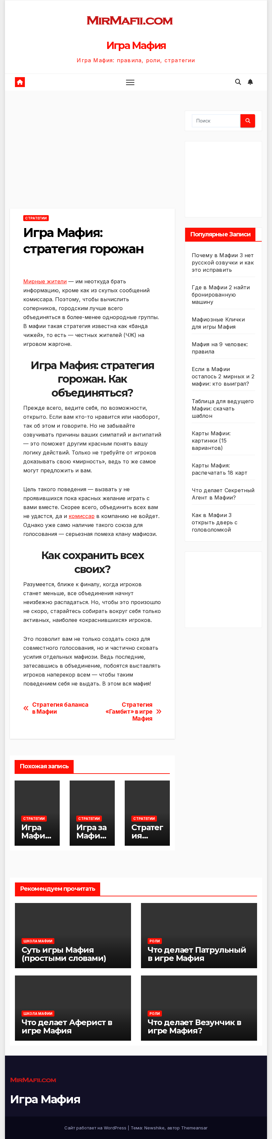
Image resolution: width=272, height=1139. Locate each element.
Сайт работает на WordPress (96, 1127)
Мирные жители (45, 281)
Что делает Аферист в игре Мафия (67, 1026)
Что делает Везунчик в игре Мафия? (194, 1026)
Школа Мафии (38, 941)
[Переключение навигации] (130, 82)
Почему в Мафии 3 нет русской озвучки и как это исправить (223, 262)
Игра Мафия (136, 45)
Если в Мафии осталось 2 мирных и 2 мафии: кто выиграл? (223, 376)
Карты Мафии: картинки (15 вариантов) (211, 440)
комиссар (82, 516)
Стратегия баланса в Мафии (60, 708)
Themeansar (194, 1127)
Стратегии (36, 218)
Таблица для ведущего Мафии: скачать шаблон (223, 408)
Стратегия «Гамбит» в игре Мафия (129, 711)
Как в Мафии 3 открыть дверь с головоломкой (215, 522)
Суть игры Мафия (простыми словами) (64, 954)
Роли (155, 941)
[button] (238, 81)
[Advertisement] (92, 159)
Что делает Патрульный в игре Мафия (197, 954)
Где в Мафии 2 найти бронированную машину (221, 294)
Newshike (154, 1127)
